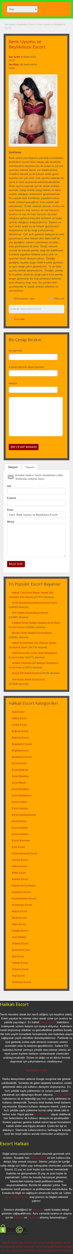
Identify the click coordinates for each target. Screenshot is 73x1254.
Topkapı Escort (20, 962)
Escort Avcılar (19, 763)
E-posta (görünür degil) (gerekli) (26, 367)
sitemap (18, 1217)
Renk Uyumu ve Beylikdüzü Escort (27, 44)
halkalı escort (48, 1022)
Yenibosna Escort (21, 982)
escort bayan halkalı (17, 1197)
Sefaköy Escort (20, 943)
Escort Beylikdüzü (21, 795)
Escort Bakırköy (20, 776)
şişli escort (25, 1242)
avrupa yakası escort (58, 1242)
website (13, 383)
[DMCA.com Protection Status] (14, 1234)
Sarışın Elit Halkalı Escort (25, 673)
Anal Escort (18, 712)
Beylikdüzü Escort (26, 24)
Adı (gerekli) (15, 350)
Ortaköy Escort (20, 930)
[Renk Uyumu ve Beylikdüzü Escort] (33, 110)
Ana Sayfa (10, 24)
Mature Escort (19, 911)
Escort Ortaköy (20, 827)
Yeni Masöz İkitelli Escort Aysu (28, 679)
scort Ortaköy (19, 937)
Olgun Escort (19, 924)
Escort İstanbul (20, 808)
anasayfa (37, 1209)
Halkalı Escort (19, 866)
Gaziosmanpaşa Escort (24, 853)
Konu (10, 509)
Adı (9, 486)
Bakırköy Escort (20, 737)
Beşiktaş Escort (20, 750)
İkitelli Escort (19, 872)
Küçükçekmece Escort (24, 898)
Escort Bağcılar (20, 769)
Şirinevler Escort (21, 950)
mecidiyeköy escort (11, 1246)
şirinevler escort (33, 1246)
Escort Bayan (19, 782)
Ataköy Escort (19, 718)
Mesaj (10, 521)
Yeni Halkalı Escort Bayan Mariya (30, 612)
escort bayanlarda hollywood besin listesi (34, 602)
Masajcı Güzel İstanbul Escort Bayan (32, 633)
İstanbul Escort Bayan (24, 885)
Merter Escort (19, 917)
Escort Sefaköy (20, 834)
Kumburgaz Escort (22, 905)
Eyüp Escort (18, 847)
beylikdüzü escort (36, 1070)
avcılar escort (42, 1114)
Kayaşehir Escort (21, 892)
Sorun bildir (19, 319)
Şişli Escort (18, 956)
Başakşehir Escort (22, 744)
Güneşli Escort (20, 860)
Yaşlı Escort (18, 975)
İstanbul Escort (20, 879)
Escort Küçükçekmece (24, 814)
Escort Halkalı (19, 802)
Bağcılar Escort (20, 731)
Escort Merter (19, 821)
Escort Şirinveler (21, 840)
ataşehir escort (53, 1250)
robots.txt (33, 1217)
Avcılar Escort (19, 724)
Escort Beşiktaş (20, 789)
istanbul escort (34, 1250)
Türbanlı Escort (20, 969)
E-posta (11, 498)
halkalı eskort (38, 1157)
